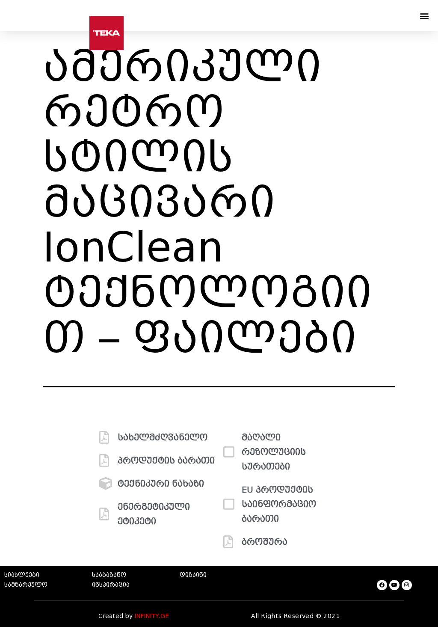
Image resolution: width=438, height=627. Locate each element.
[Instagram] (407, 585)
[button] (424, 16)
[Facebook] (382, 585)
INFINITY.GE (151, 616)
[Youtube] (394, 585)
